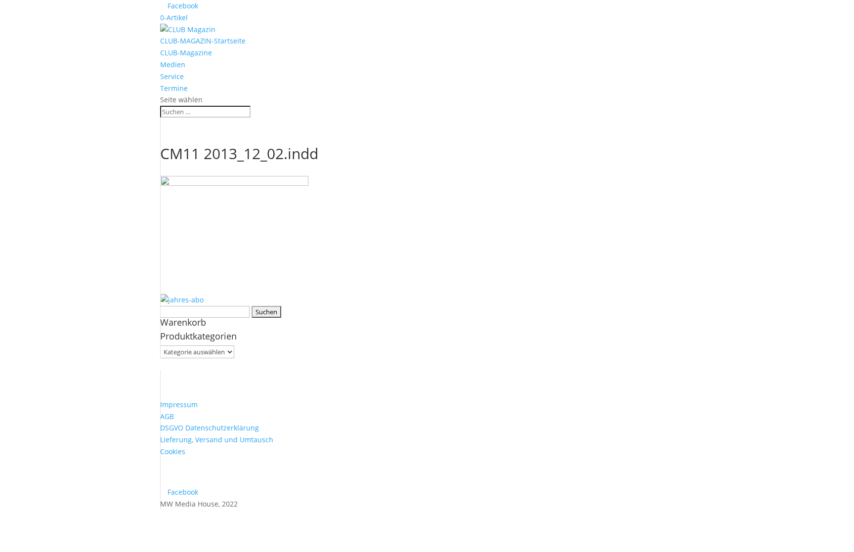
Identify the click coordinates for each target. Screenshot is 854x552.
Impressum (179, 404)
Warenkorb (183, 322)
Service (172, 76)
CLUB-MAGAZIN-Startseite (203, 40)
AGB (167, 416)
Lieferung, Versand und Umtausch (216, 439)
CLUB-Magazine (186, 52)
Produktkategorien (198, 336)
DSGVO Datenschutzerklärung (209, 427)
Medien (172, 64)
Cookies (172, 451)
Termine (174, 88)
